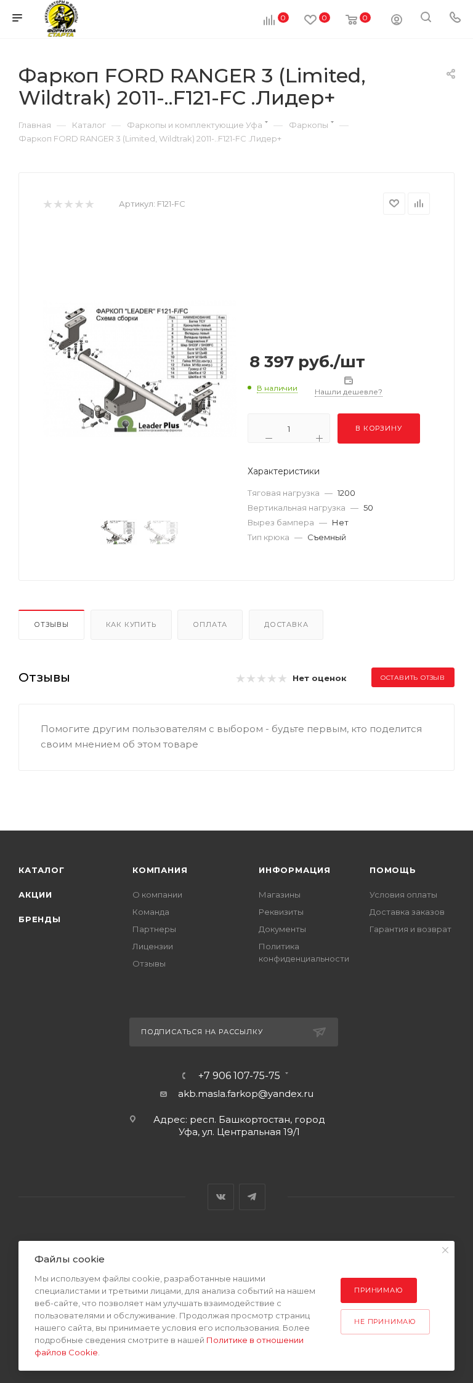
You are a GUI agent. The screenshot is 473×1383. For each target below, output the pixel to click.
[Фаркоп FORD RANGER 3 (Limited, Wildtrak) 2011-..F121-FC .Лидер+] (139, 368)
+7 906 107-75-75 (239, 1076)
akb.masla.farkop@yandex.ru (245, 1093)
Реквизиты (281, 912)
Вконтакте (221, 1197)
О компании (157, 894)
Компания (159, 870)
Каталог (41, 870)
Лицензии (152, 946)
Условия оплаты (403, 894)
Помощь (393, 870)
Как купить (131, 624)
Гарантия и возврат (410, 929)
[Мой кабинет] (396, 21)
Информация (295, 870)
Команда (150, 912)
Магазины (280, 894)
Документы (282, 929)
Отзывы (51, 624)
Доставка (286, 624)
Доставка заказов (407, 912)
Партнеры (154, 929)
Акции (35, 894)
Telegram (252, 1197)
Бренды (39, 919)
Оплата (210, 624)
